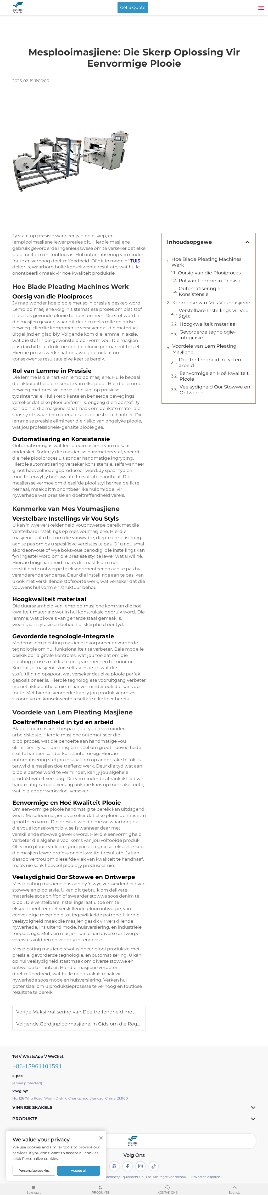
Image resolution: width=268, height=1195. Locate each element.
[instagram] (140, 1166)
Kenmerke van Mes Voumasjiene (211, 303)
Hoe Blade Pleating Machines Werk (206, 262)
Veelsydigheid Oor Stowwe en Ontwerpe (215, 390)
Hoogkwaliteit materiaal (208, 324)
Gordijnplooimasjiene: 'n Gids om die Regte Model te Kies (107, 1024)
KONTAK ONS (168, 1192)
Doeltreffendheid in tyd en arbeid (210, 362)
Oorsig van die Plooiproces (209, 273)
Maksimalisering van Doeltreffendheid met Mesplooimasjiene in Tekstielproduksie (129, 1012)
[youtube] (114, 1166)
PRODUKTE (100, 1192)
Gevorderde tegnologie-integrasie (208, 335)
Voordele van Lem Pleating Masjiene (204, 349)
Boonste (235, 1192)
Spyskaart (33, 1192)
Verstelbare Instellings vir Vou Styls (214, 313)
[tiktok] (153, 1166)
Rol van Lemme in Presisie (210, 281)
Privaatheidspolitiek (206, 1177)
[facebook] (127, 1166)
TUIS (135, 260)
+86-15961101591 (37, 1066)
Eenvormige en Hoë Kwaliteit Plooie (214, 376)
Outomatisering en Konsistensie (201, 291)
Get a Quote (133, 7)
